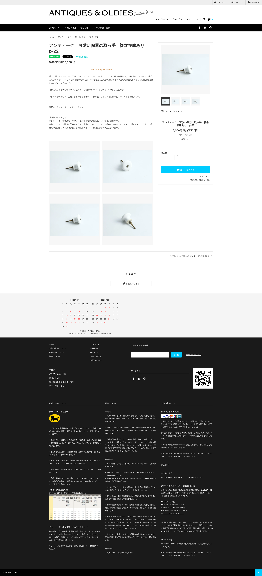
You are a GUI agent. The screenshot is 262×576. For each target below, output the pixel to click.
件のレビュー (83, 57)
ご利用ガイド (55, 28)
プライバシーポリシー (58, 386)
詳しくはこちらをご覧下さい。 (172, 513)
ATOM (57, 378)
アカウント (220, 2)
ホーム (51, 37)
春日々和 (84, 28)
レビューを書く (132, 283)
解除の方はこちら (193, 354)
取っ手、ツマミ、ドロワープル (86, 37)
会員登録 (253, 2)
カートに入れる (187, 170)
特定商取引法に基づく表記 (200, 180)
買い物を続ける (204, 256)
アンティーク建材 (64, 37)
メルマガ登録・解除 (101, 28)
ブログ (52, 370)
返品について (205, 176)
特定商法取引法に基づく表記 (61, 382)
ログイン (237, 2)
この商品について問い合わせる (181, 256)
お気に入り (187, 135)
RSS (51, 378)
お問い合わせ (71, 28)
